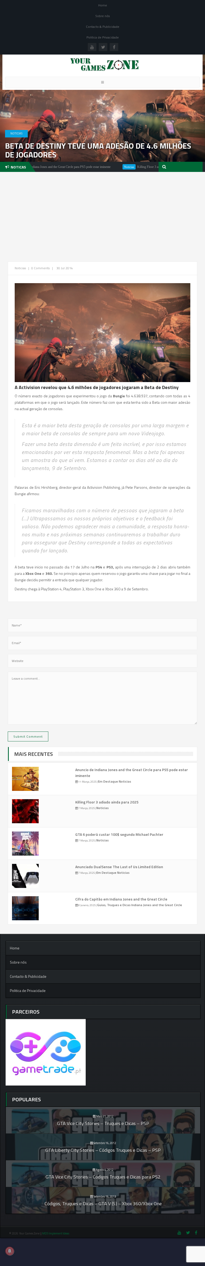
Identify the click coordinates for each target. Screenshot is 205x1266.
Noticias (16, 133)
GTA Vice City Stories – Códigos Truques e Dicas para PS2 (103, 1176)
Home (102, 5)
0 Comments (40, 268)
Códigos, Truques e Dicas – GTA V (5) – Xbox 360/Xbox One (103, 1203)
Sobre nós (102, 15)
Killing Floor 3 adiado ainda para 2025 (141, 166)
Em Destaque (108, 781)
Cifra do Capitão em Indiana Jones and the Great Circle (121, 899)
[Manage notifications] (9, 1251)
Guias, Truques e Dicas (114, 904)
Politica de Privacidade (102, 37)
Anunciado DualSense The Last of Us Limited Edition (119, 866)
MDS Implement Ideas (56, 1233)
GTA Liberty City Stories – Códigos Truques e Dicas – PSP (103, 1150)
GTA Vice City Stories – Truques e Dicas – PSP (103, 1123)
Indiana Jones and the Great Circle (156, 904)
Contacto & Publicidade (102, 26)
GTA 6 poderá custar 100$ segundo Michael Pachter (119, 834)
